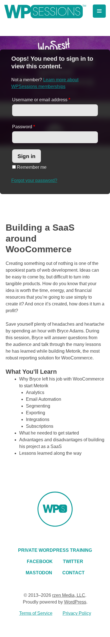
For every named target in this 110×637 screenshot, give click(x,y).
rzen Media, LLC (68, 595)
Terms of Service (35, 613)
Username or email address (41, 99)
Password (23, 126)
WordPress (75, 602)
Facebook (40, 561)
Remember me (31, 167)
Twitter (73, 561)
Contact (73, 572)
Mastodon (39, 572)
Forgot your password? (34, 180)
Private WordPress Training (55, 550)
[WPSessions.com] (45, 11)
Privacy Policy (77, 613)
